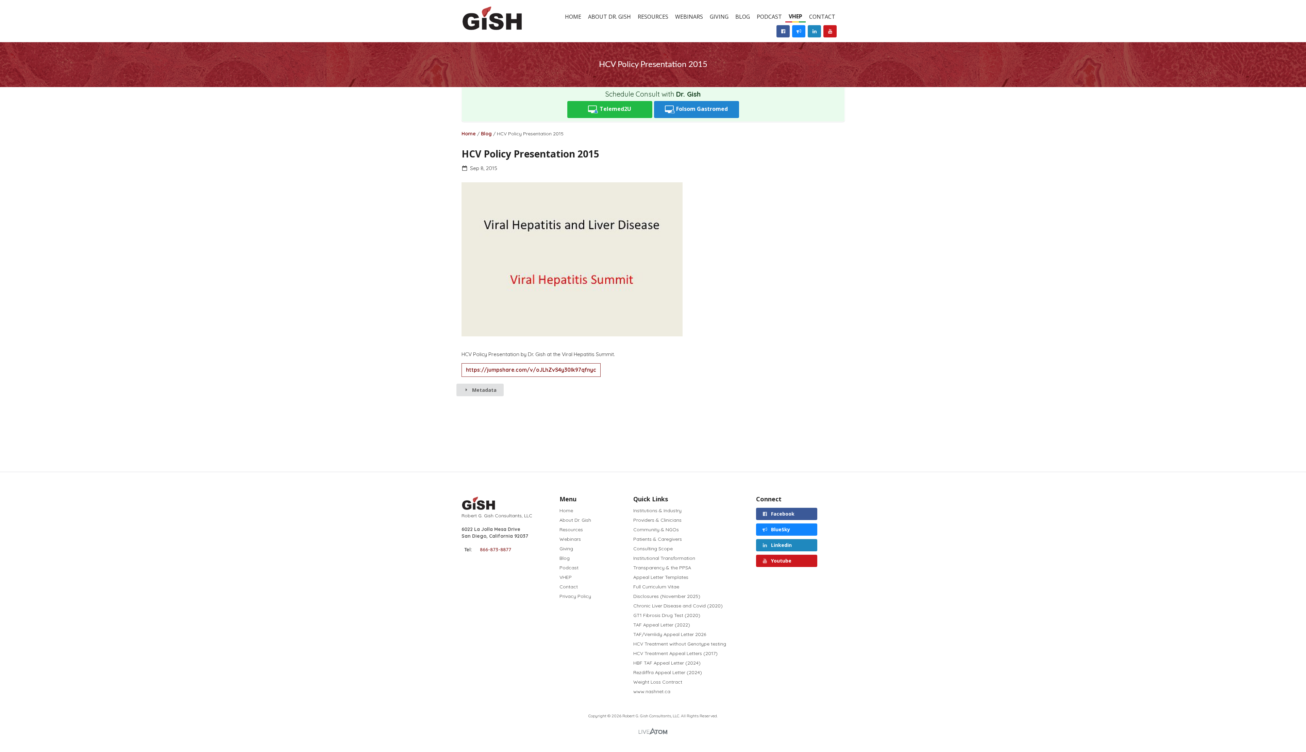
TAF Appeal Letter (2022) (661, 625)
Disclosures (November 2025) (666, 596)
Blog (742, 16)
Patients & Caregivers (657, 539)
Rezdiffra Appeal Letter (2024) (667, 672)
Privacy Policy (575, 596)
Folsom (701, 109)
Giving (719, 16)
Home (573, 16)
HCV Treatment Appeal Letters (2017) (675, 653)
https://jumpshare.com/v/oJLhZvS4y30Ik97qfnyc (531, 370)
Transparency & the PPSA (662, 568)
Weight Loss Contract (657, 682)
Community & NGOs (656, 530)
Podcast (769, 16)
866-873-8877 (495, 550)
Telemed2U (614, 109)
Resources (653, 16)
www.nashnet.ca (651, 691)
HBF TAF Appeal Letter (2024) (667, 663)
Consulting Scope (653, 549)
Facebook (782, 514)
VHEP (795, 16)
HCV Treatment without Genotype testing (679, 644)
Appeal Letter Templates (660, 577)
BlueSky (780, 529)
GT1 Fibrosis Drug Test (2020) (666, 615)
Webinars (689, 16)
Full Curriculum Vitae (656, 587)
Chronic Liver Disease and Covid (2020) (678, 606)
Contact (822, 16)
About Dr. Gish (609, 16)
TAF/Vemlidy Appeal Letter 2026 (669, 634)
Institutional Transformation (664, 558)
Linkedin (781, 545)
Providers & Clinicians (657, 520)
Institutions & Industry (657, 511)
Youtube (780, 560)
